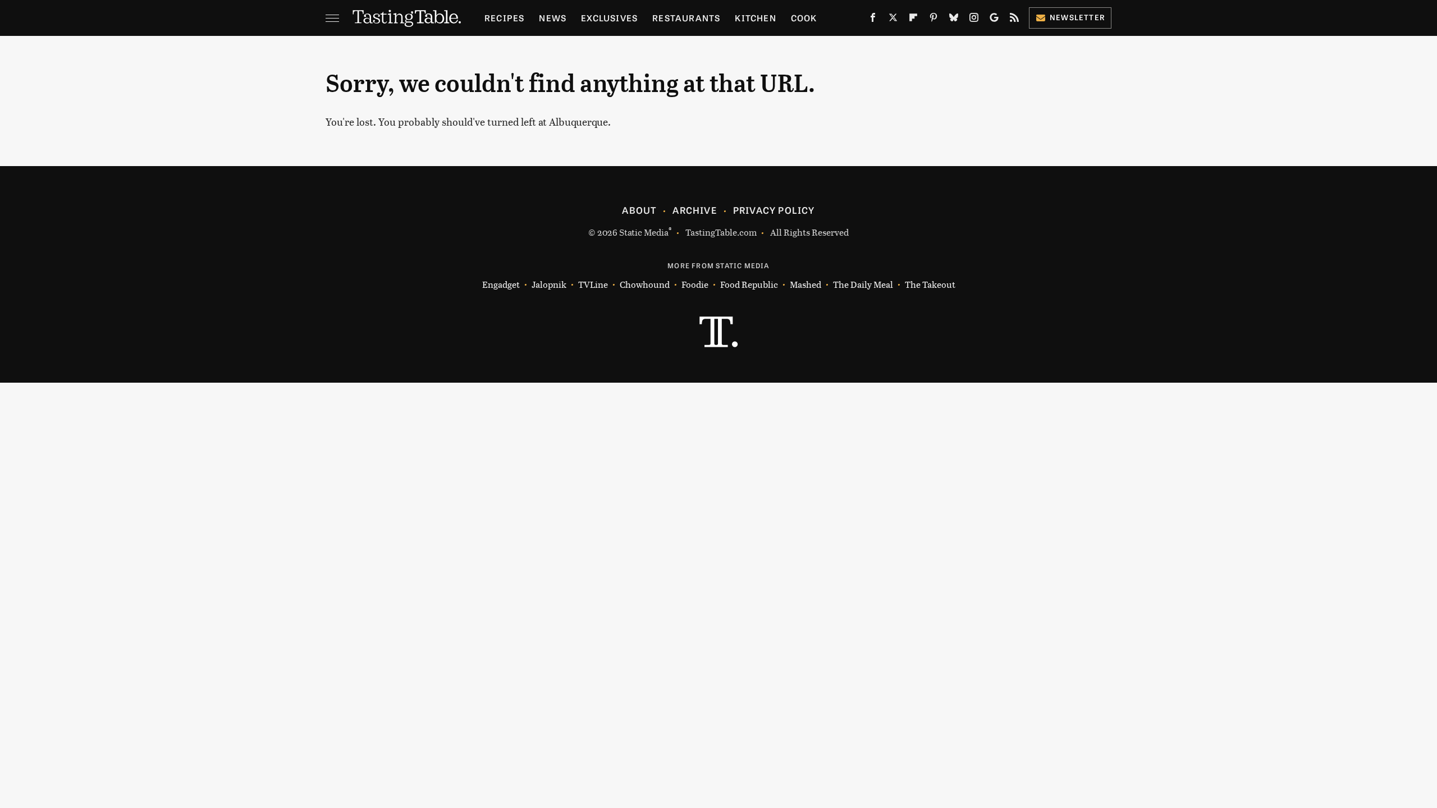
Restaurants (686, 17)
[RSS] (1014, 20)
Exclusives (609, 17)
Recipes (504, 17)
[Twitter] (893, 20)
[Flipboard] (913, 20)
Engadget (501, 284)
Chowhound (645, 284)
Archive (694, 210)
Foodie (694, 284)
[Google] (994, 20)
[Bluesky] (953, 20)
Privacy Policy (774, 210)
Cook (804, 17)
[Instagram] (974, 20)
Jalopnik (549, 284)
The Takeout (930, 284)
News (552, 17)
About (639, 210)
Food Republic (749, 284)
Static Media (644, 232)
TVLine (593, 284)
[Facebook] (872, 20)
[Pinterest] (933, 20)
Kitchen (755, 17)
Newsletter (1077, 17)
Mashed (805, 284)
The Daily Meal (863, 284)
